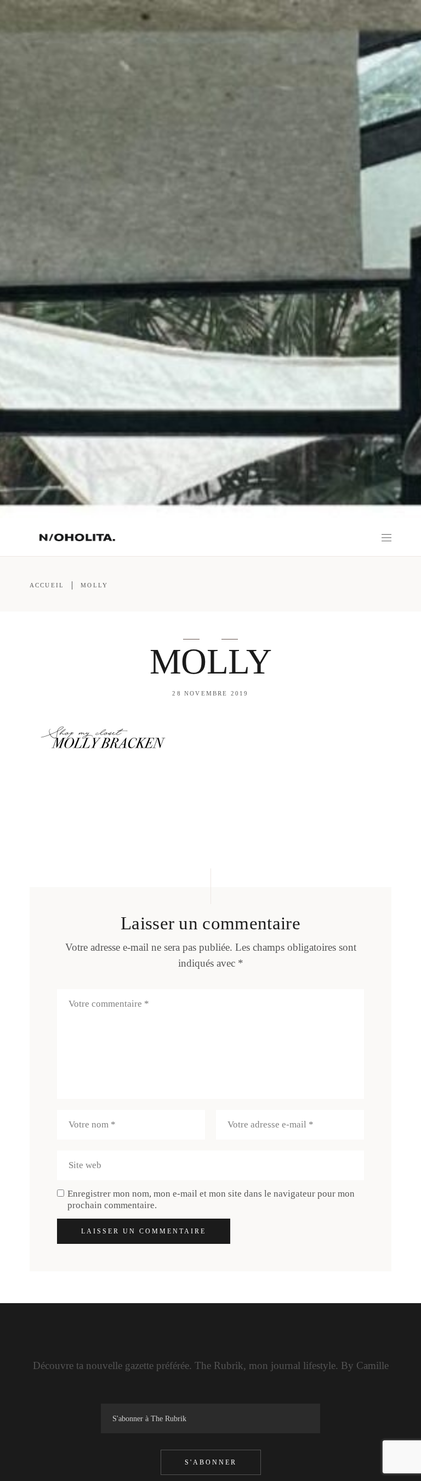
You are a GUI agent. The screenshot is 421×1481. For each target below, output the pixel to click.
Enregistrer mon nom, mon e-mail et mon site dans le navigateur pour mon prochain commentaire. (211, 1199)
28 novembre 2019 (210, 693)
